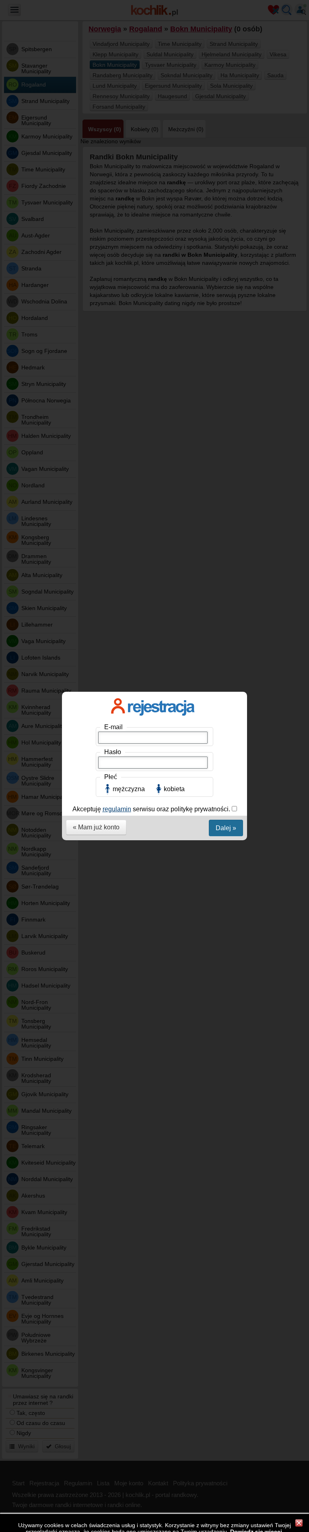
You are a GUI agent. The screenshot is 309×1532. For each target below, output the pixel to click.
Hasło (112, 751)
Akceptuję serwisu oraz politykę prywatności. (152, 809)
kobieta (174, 789)
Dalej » (226, 828)
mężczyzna (129, 789)
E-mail (113, 727)
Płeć (110, 776)
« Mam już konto (96, 827)
